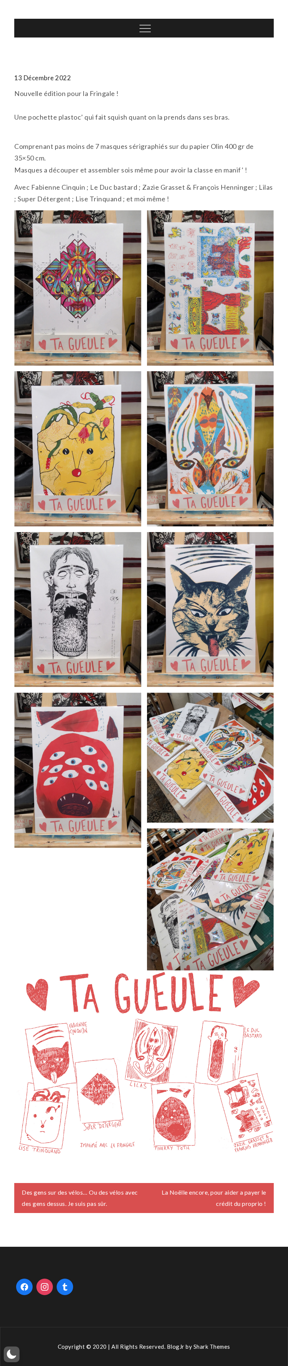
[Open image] (77, 288)
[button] (12, 1354)
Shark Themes (212, 1346)
